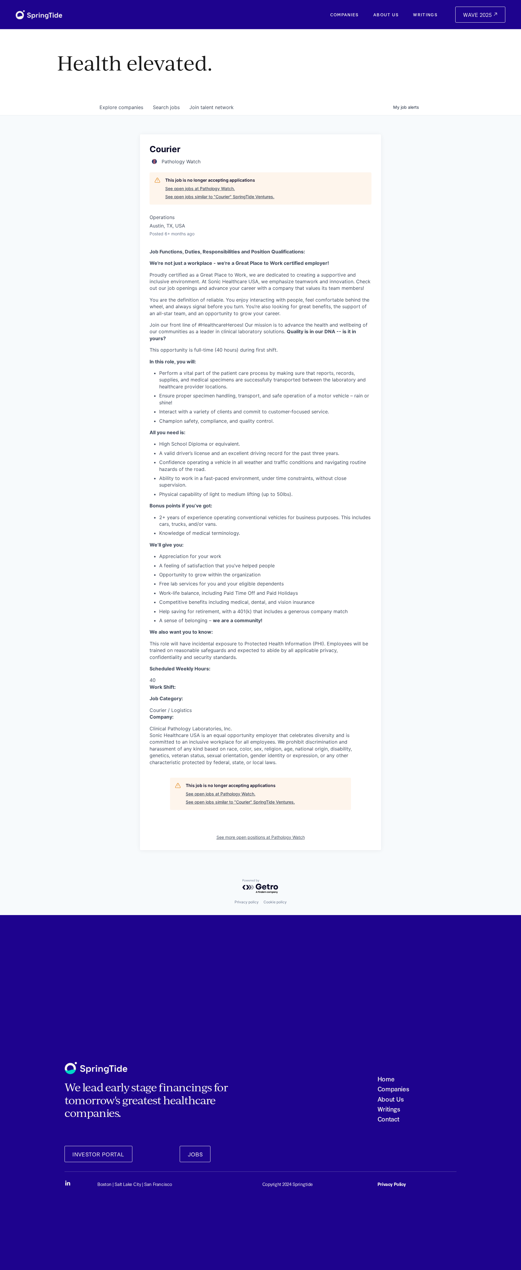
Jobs (195, 1154)
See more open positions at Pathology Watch (260, 837)
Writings (425, 14)
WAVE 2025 (478, 14)
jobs (166, 107)
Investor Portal (98, 1154)
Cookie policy (275, 902)
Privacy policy (247, 902)
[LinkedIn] (68, 1183)
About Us (386, 14)
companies (121, 107)
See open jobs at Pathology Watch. (200, 188)
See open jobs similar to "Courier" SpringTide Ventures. (219, 196)
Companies (344, 14)
